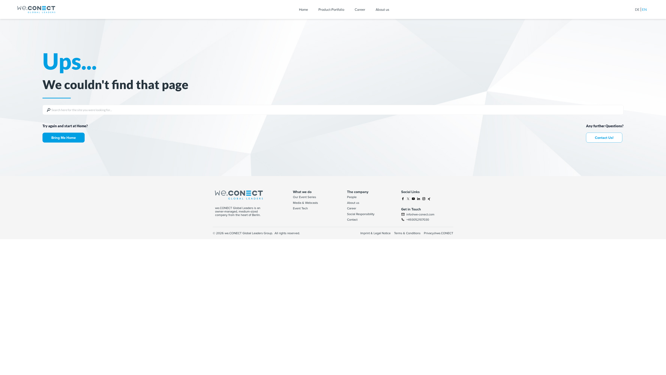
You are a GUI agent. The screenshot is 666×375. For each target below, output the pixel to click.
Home (303, 9)
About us (382, 9)
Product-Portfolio (331, 9)
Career (360, 9)
